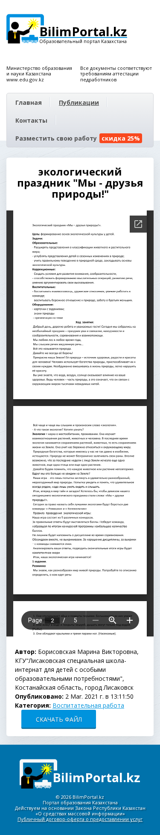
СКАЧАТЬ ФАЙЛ (59, 719)
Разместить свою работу (77, 138)
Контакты (31, 120)
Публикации (79, 102)
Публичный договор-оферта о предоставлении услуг (80, 819)
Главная (28, 102)
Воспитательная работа (88, 705)
